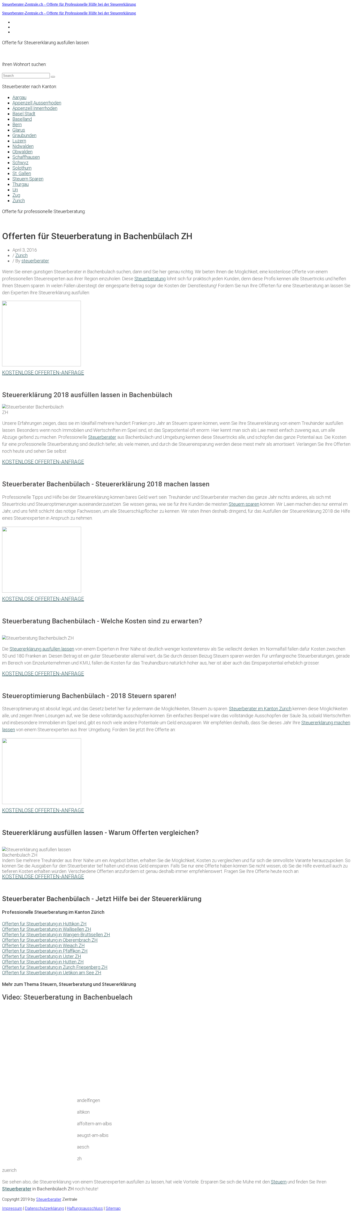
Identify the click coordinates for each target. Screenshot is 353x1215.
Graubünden (24, 135)
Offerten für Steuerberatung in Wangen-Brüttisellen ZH (56, 934)
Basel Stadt (23, 113)
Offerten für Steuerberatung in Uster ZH (41, 956)
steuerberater (35, 260)
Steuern (279, 1181)
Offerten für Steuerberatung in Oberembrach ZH (50, 940)
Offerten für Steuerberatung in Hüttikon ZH (44, 923)
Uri (15, 189)
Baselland (22, 119)
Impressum (22, 31)
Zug (16, 195)
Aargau (19, 97)
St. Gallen (21, 173)
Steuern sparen (244, 504)
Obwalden (22, 151)
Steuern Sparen (27, 179)
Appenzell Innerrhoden (34, 108)
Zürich (18, 200)
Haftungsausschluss (30, 27)
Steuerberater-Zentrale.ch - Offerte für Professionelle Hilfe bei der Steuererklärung (69, 4)
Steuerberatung (150, 278)
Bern (17, 124)
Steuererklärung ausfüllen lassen (42, 649)
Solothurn (22, 168)
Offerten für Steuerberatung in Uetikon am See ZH (51, 972)
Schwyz (20, 162)
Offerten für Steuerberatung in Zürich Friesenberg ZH (55, 967)
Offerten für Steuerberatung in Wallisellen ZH (46, 929)
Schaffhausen (26, 157)
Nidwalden (23, 146)
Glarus (18, 130)
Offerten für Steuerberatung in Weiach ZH (43, 945)
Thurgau (20, 184)
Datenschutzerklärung (31, 22)
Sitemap (113, 1208)
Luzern (19, 141)
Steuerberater (102, 437)
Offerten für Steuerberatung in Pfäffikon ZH (45, 951)
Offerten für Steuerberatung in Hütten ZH (43, 961)
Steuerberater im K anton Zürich (260, 708)
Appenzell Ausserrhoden (36, 102)
